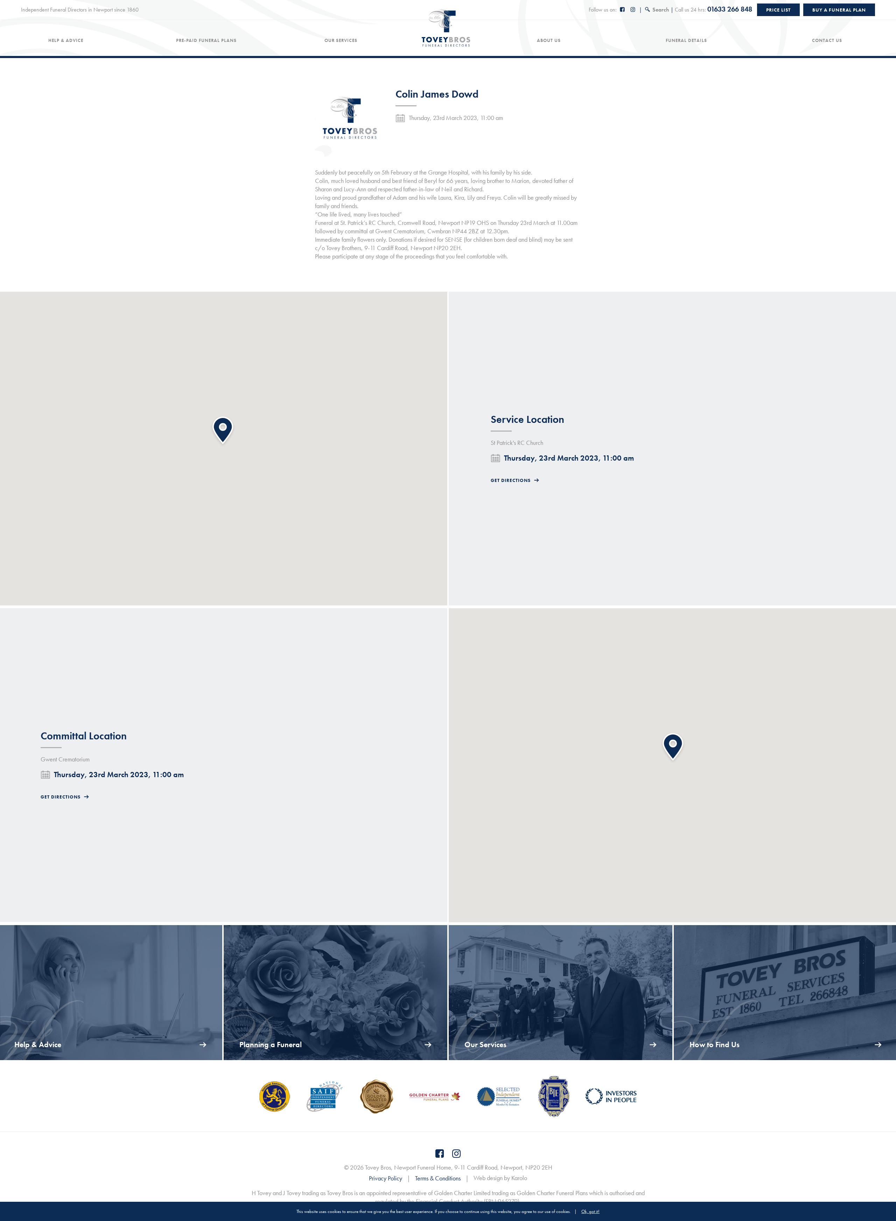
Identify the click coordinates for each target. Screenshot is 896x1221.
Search (660, 9)
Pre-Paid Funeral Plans (206, 40)
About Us (549, 40)
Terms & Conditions (438, 1178)
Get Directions (511, 480)
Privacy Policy (385, 1178)
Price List (778, 10)
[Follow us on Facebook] (622, 9)
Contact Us (827, 40)
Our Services (340, 40)
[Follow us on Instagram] (633, 9)
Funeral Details (686, 40)
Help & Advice (65, 40)
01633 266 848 (729, 9)
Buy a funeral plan (839, 10)
